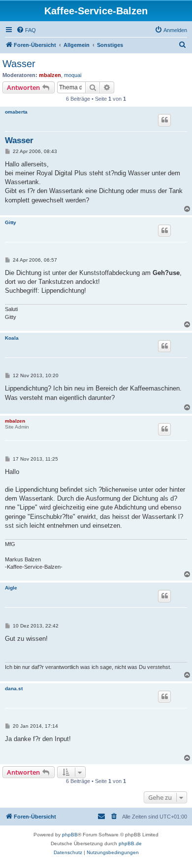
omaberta (16, 112)
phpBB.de (130, 843)
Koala (12, 338)
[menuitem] (26, 30)
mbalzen (50, 75)
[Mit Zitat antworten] (164, 120)
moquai (72, 75)
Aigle (11, 587)
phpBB (70, 834)
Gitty (10, 222)
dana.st (14, 688)
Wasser (18, 63)
